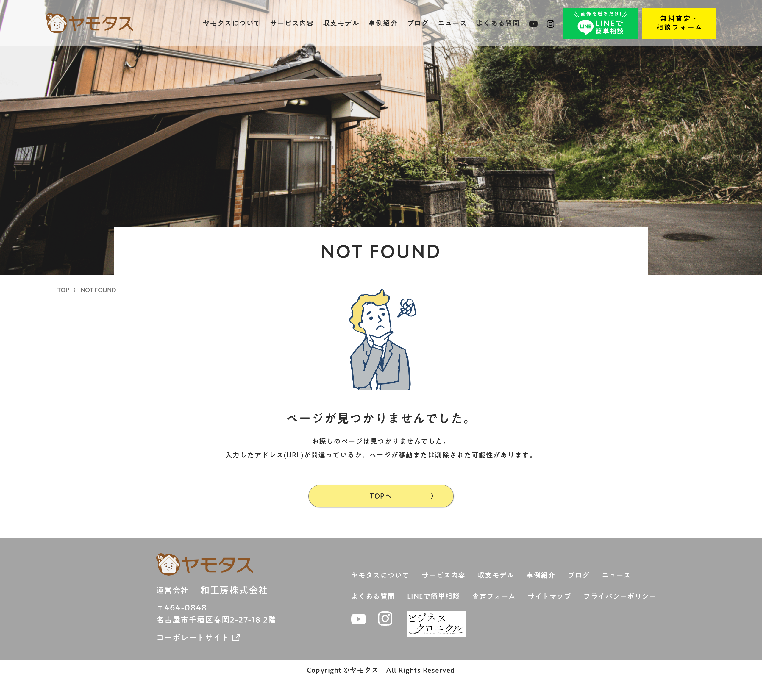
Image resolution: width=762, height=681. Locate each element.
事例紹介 (383, 23)
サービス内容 (292, 23)
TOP (63, 290)
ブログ (418, 23)
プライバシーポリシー (619, 596)
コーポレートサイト (192, 637)
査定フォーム (494, 596)
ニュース (452, 23)
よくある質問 (498, 23)
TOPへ (381, 496)
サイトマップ (549, 596)
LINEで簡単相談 (433, 596)
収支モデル (341, 23)
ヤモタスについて (232, 23)
